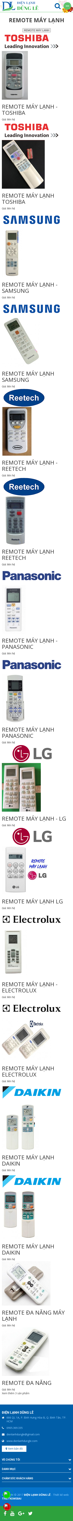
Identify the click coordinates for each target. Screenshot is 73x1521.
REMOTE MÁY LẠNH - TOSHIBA (29, 109)
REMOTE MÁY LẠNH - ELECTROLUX (29, 987)
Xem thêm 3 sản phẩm (15, 1393)
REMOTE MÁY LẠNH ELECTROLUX (28, 1071)
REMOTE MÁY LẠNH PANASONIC (28, 732)
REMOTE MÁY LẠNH (36, 30)
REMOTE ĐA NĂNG (26, 1383)
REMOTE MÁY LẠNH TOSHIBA (28, 198)
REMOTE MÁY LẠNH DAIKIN (28, 1160)
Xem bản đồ (15, 1448)
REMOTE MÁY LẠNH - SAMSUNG (29, 287)
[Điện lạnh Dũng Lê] (20, 5)
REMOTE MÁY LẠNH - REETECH (29, 465)
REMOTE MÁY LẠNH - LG (34, 818)
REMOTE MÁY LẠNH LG (32, 901)
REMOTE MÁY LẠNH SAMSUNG (28, 376)
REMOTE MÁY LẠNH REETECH (28, 554)
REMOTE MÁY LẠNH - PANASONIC (29, 643)
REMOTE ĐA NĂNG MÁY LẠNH (33, 1315)
